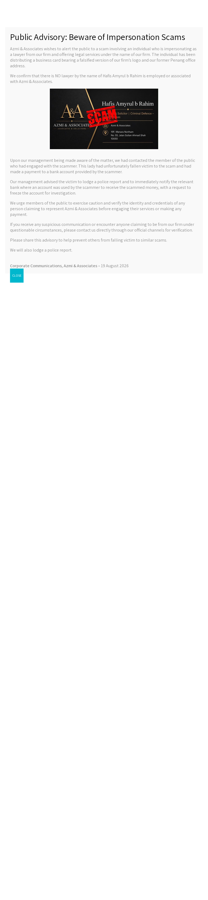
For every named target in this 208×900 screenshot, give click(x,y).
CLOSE (16, 275)
